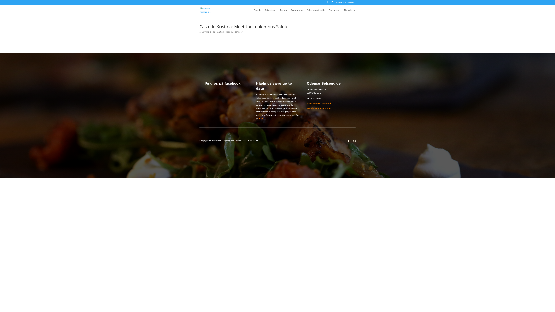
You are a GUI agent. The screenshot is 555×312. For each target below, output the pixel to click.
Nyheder (348, 10)
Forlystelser (334, 10)
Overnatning (297, 10)
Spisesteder (270, 10)
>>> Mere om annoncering (319, 108)
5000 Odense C (314, 93)
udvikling (206, 31)
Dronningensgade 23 (316, 89)
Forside (257, 10)
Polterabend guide (316, 10)
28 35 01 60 (315, 98)
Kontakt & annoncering (346, 2)
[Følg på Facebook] (348, 141)
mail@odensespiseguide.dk (319, 103)
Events (283, 10)
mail (261, 118)
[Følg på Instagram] (354, 141)
